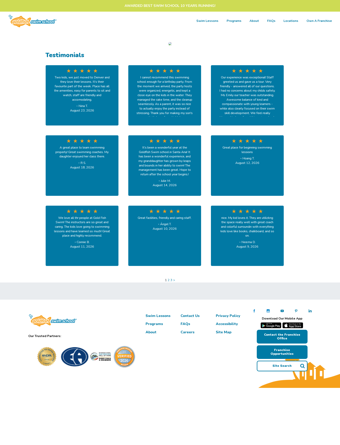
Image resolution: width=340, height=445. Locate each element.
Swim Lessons (158, 315)
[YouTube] (282, 310)
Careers (187, 332)
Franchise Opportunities (282, 352)
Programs (234, 21)
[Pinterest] (296, 310)
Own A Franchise (319, 21)
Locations (291, 21)
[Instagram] (268, 310)
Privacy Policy (228, 315)
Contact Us (190, 315)
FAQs (271, 21)
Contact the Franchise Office (282, 337)
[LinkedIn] (310, 310)
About (254, 21)
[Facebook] (254, 310)
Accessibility (227, 323)
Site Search (282, 366)
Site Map (223, 332)
